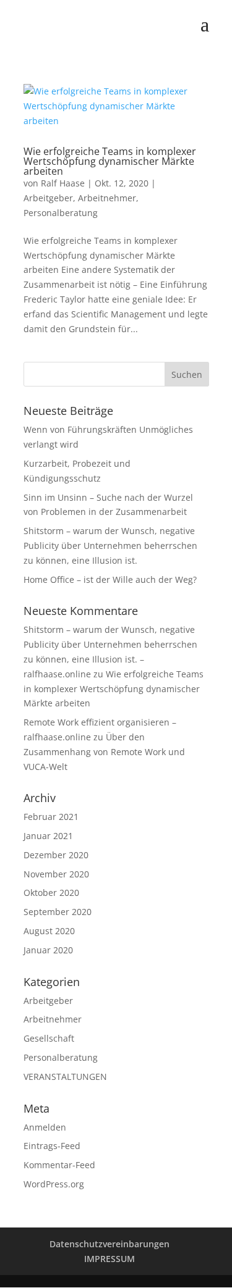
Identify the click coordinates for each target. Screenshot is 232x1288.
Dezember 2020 (56, 855)
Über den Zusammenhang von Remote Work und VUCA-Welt (104, 751)
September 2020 (58, 912)
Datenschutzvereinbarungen (109, 1244)
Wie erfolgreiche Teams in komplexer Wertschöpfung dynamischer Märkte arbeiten (110, 161)
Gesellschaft (49, 1038)
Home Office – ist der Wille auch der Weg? (110, 579)
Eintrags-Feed (52, 1146)
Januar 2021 (48, 836)
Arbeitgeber (48, 198)
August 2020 (49, 931)
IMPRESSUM (109, 1259)
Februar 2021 (51, 816)
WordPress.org (54, 1184)
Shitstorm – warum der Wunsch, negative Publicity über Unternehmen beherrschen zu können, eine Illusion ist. (110, 545)
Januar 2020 (48, 950)
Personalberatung (61, 213)
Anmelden (45, 1127)
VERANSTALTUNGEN (65, 1076)
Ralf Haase (63, 183)
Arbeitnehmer (107, 198)
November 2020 (56, 874)
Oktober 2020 (51, 892)
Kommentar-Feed (59, 1165)
